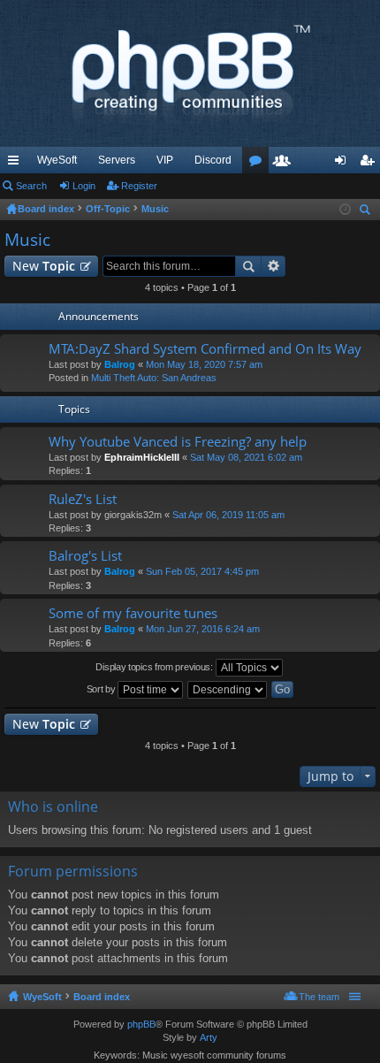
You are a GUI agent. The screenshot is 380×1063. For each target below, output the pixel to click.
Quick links (17, 163)
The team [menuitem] (319, 996)
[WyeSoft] (190, 73)
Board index (101, 996)
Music (27, 239)
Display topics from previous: (155, 667)
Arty (208, 1037)
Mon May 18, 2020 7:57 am (204, 364)
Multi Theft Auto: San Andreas (154, 377)
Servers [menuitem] (116, 160)
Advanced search (273, 266)
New (43, 265)
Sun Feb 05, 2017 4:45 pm (202, 571)
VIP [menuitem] (164, 160)
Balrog (119, 364)
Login (83, 185)
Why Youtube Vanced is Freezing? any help (178, 441)
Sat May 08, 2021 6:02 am (246, 457)
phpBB (141, 1024)
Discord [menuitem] (213, 160)
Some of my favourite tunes (133, 613)
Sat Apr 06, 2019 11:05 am (228, 514)
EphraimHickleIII (141, 457)
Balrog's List (85, 555)
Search (31, 185)
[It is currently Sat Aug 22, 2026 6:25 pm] (345, 209)
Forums (259, 163)
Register (139, 185)
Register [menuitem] (370, 163)
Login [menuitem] (343, 163)
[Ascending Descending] (228, 690)
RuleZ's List (83, 499)
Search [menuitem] (367, 211)
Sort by (102, 689)
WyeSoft (57, 160)
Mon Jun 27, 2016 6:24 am (203, 628)
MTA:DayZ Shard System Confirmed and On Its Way (205, 348)
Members (285, 163)
